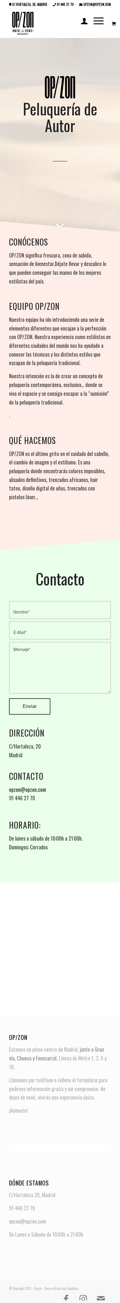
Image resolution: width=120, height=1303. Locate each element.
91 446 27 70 (65, 4)
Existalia (72, 1288)
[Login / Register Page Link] (81, 20)
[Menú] (96, 20)
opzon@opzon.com (27, 789)
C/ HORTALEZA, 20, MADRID (29, 4)
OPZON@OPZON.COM (96, 4)
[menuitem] (81, 20)
